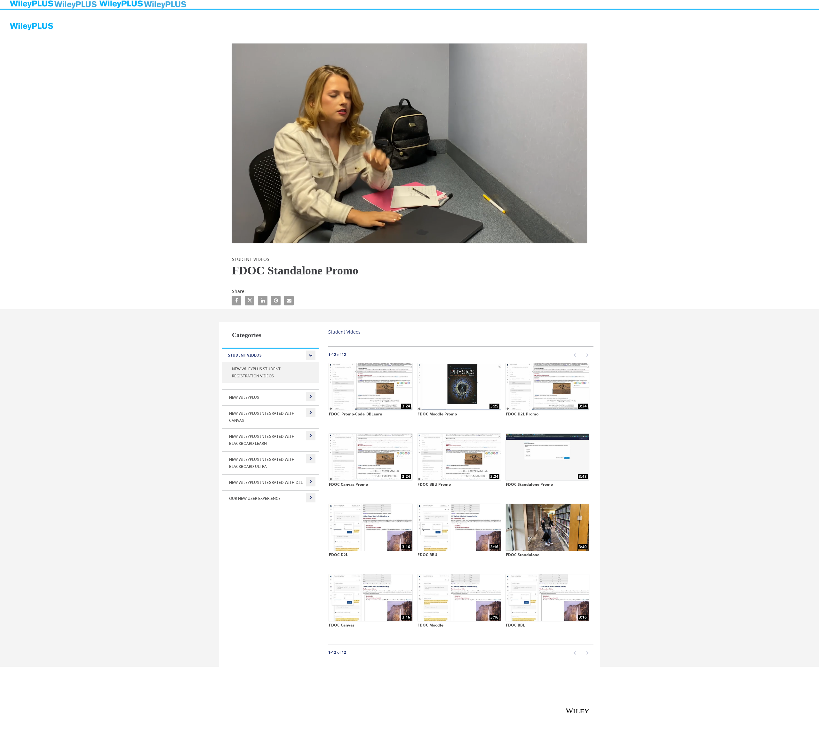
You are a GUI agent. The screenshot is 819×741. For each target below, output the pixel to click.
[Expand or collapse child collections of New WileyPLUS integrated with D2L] (310, 481)
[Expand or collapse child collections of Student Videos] (310, 355)
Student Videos (245, 355)
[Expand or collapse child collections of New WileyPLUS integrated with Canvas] (310, 412)
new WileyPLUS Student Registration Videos (256, 372)
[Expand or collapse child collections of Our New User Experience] (310, 497)
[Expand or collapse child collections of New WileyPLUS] (310, 396)
